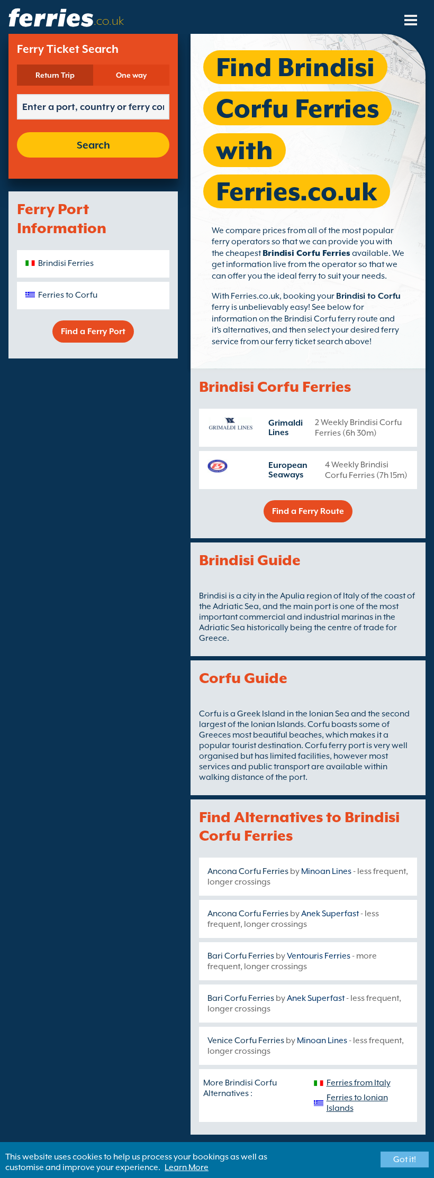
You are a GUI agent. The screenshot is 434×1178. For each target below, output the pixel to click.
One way (131, 75)
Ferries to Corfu (67, 295)
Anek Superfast (330, 913)
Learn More (187, 1167)
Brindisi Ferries (66, 263)
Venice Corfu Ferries (245, 1040)
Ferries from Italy (359, 1083)
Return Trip (55, 75)
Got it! (404, 1159)
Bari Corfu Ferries (240, 956)
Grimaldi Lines (285, 427)
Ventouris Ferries (318, 956)
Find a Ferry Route (308, 511)
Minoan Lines (326, 871)
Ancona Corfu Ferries (247, 871)
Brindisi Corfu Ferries (306, 253)
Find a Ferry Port (93, 331)
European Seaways (288, 470)
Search (93, 145)
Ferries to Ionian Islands (357, 1103)
